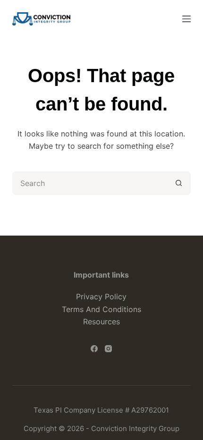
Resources (101, 321)
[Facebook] (94, 348)
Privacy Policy (101, 296)
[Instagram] (108, 348)
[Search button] (179, 183)
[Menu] (186, 19)
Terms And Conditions (101, 309)
